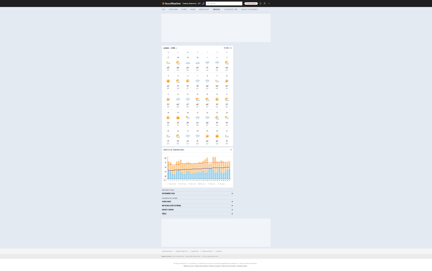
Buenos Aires (207, 251)
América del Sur (181, 251)
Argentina (195, 251)
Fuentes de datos (242, 266)
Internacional (167, 251)
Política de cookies (214, 266)
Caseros (219, 251)
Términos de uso (188, 266)
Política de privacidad (201, 266)
